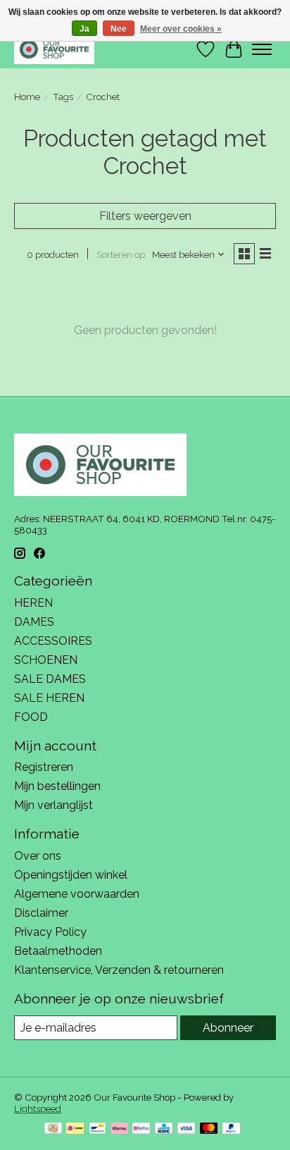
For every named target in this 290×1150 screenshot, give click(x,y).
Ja (84, 29)
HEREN (33, 603)
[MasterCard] (209, 1129)
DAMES (34, 622)
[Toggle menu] (262, 49)
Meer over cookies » (181, 29)
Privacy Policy (50, 932)
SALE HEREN (49, 698)
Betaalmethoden (58, 951)
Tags (63, 96)
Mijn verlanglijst (53, 805)
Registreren (43, 767)
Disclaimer (41, 913)
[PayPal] (231, 1129)
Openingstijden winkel (70, 875)
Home (27, 96)
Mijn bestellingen (57, 786)
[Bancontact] (97, 1129)
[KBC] (163, 1129)
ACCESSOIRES (53, 641)
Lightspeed (37, 1108)
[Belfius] (141, 1129)
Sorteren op (120, 254)
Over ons (37, 856)
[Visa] (186, 1129)
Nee (119, 29)
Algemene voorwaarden (76, 894)
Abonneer (228, 1027)
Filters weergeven (145, 216)
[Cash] (53, 1129)
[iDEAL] (75, 1129)
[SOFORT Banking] (119, 1129)
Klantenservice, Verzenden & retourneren (119, 970)
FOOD (31, 717)
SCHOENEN (45, 660)
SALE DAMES (50, 679)
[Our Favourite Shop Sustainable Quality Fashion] (54, 49)
